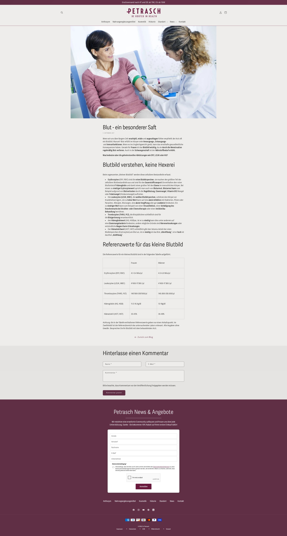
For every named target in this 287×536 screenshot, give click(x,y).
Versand (168, 529)
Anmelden (144, 486)
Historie (153, 501)
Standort (163, 501)
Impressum (119, 529)
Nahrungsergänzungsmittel (125, 501)
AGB (143, 529)
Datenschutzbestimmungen (161, 467)
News (172, 501)
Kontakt (181, 501)
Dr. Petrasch (145, 526)
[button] (61, 12)
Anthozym (107, 501)
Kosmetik (142, 501)
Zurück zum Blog (145, 337)
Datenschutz (132, 529)
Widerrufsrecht (155, 529)
